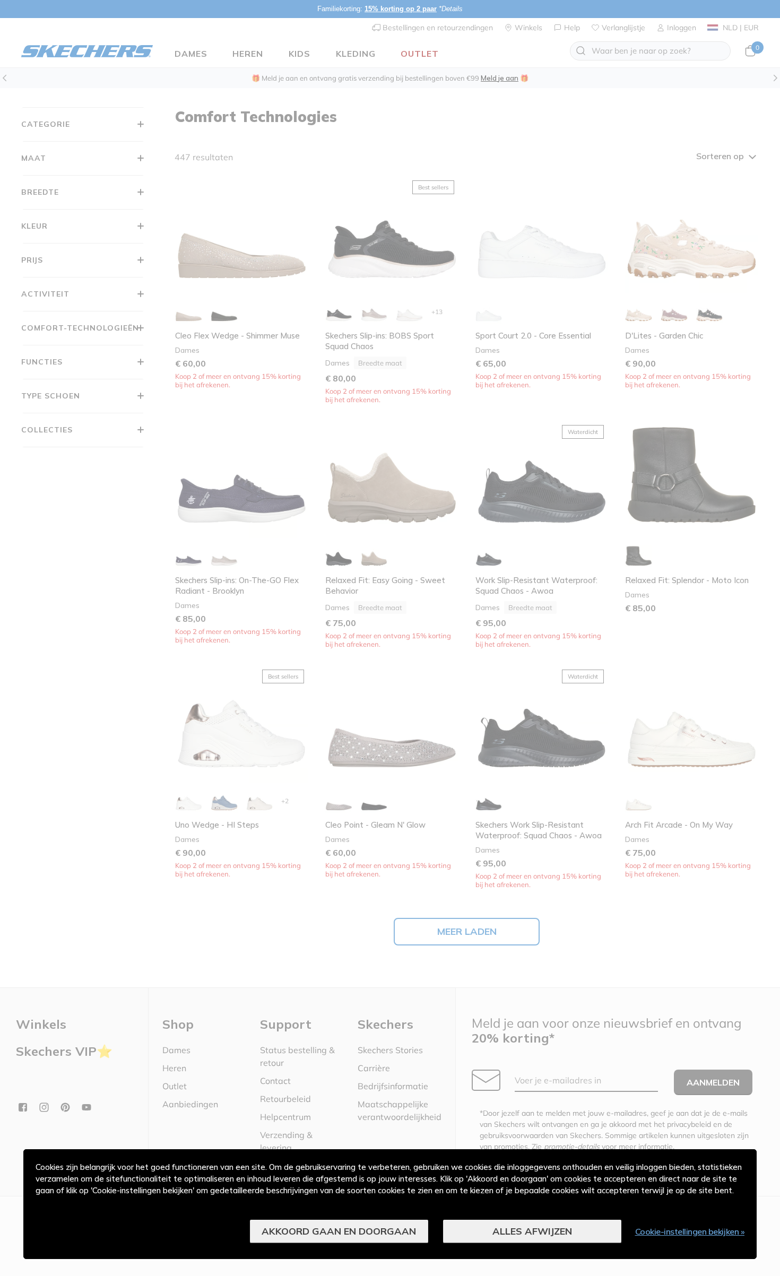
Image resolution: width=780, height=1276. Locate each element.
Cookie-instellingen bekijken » (690, 1231)
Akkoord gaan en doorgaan (339, 1231)
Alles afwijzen (532, 1231)
